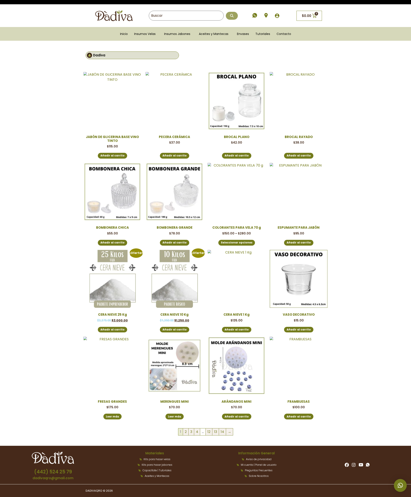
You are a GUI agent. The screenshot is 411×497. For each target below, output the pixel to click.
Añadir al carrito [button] (112, 155)
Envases (243, 34)
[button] (146, 34)
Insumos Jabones (177, 34)
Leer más (112, 416)
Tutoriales (262, 34)
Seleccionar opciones (236, 242)
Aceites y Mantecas (213, 34)
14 (222, 431)
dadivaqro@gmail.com (53, 478)
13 (215, 431)
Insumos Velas (145, 34)
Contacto (284, 34)
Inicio (124, 34)
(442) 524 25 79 (53, 471)
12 (208, 431)
